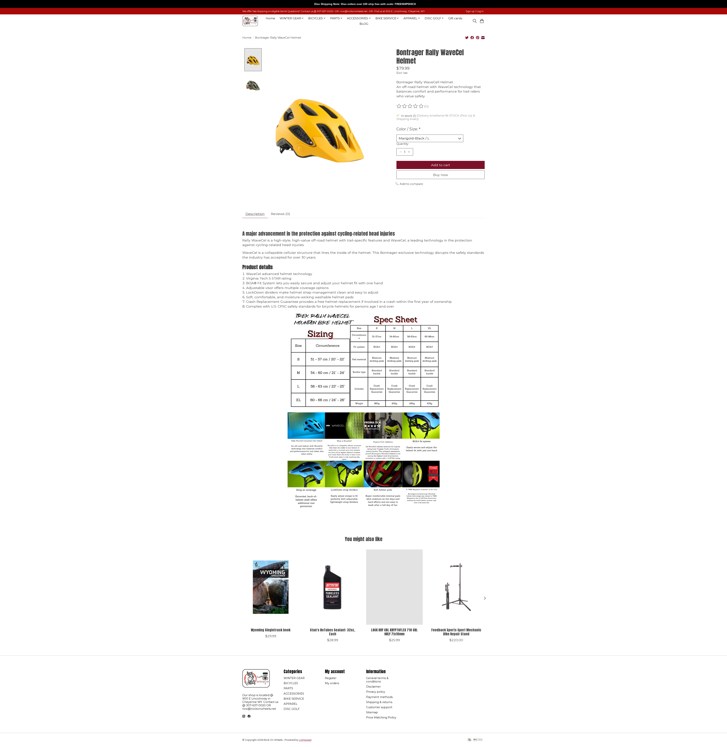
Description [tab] (255, 214)
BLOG (364, 24)
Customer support (379, 707)
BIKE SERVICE (294, 698)
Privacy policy (375, 691)
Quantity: (402, 144)
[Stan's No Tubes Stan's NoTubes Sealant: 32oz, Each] (332, 587)
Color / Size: (408, 129)
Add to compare (411, 184)
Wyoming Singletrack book (270, 629)
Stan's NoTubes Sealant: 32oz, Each (332, 631)
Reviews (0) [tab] (280, 214)
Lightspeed (305, 739)
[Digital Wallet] (478, 740)
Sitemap (372, 712)
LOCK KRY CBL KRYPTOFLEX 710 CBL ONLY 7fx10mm (394, 631)
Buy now (440, 175)
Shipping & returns (379, 702)
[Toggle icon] (474, 21)
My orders (332, 683)
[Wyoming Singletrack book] (270, 587)
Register (330, 678)
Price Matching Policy (381, 717)
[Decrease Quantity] (400, 151)
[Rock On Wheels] (250, 21)
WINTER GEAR (294, 678)
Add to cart (440, 165)
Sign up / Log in (475, 11)
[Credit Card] (469, 740)
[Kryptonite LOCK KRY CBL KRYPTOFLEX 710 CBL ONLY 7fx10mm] (394, 587)
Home (270, 18)
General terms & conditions (377, 679)
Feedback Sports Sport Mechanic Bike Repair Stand (456, 631)
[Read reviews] (410, 106)
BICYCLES (291, 683)
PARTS (288, 688)
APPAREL (290, 704)
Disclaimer (373, 686)
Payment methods (379, 697)
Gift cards (455, 18)
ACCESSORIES (294, 693)
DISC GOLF (292, 709)
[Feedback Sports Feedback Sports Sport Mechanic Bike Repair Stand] (456, 587)
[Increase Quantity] (409, 151)
